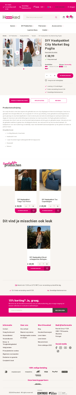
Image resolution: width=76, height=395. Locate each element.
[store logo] (12, 17)
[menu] (38, 28)
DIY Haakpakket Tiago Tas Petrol (24, 200)
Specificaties (39, 100)
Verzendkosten (8, 339)
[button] (43, 7)
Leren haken (42, 335)
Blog (39, 329)
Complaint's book (8, 360)
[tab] (19, 100)
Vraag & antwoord (9, 332)
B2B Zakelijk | (60, 7)
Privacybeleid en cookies (11, 351)
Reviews (58, 100)
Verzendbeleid (7, 335)
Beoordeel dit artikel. (51, 52)
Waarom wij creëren (26, 332)
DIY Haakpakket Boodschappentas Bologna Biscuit (38, 258)
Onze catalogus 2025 (45, 345)
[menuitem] (13, 26)
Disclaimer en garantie (10, 357)
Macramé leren (43, 342)
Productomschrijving (19, 100)
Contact (5, 329)
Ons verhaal (24, 329)
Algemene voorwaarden (11, 354)
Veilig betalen (7, 347)
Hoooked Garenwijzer (45, 332)
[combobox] (41, 17)
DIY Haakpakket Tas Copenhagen (49, 200)
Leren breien (42, 339)
